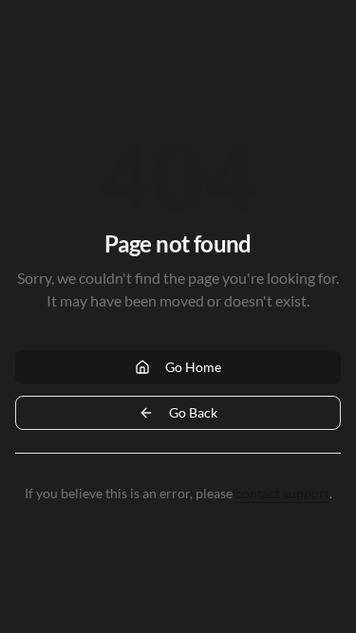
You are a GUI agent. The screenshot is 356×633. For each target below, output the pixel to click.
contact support (282, 493)
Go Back (193, 412)
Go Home (193, 367)
